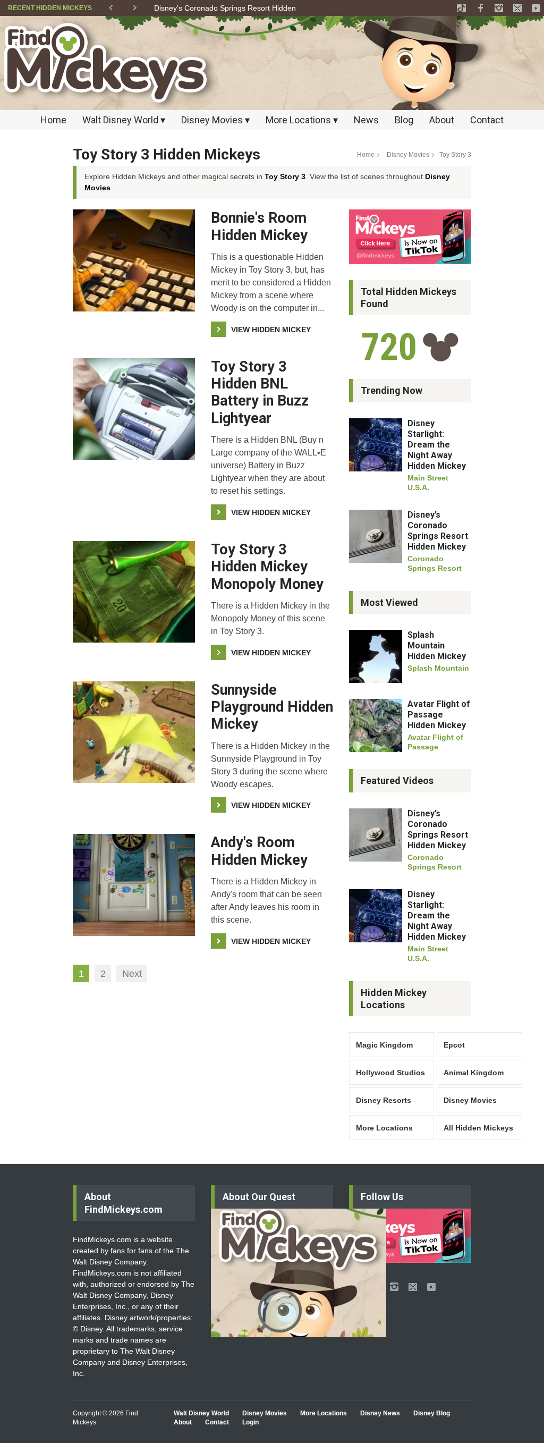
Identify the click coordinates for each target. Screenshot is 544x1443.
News (366, 119)
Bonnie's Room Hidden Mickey (259, 226)
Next (132, 973)
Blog (404, 119)
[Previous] (110, 5)
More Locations (384, 1128)
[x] (517, 8)
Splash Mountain (438, 668)
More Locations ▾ (302, 119)
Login (250, 1422)
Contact (487, 119)
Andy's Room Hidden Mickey (259, 851)
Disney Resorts (383, 1100)
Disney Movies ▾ (215, 119)
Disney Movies (408, 154)
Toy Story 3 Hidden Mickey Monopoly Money (267, 567)
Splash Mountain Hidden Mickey (436, 645)
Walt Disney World (201, 1413)
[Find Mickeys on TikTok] (410, 236)
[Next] (134, 5)
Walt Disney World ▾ (123, 119)
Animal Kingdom (474, 1072)
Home (53, 119)
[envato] (462, 8)
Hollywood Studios (390, 1072)
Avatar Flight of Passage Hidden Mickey (438, 714)
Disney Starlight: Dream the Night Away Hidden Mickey (436, 444)
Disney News (380, 1413)
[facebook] (480, 8)
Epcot (454, 1045)
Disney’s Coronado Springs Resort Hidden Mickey (237, 8)
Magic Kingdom (384, 1045)
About (441, 119)
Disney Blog (431, 1413)
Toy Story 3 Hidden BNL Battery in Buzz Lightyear (260, 392)
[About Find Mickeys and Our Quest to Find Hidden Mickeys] (298, 1273)
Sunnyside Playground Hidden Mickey (272, 707)
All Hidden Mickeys (478, 1128)
